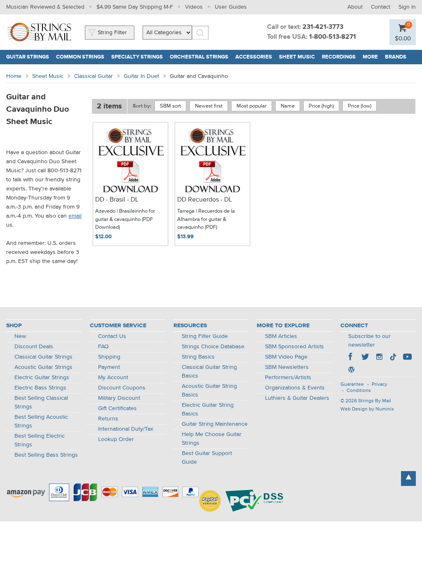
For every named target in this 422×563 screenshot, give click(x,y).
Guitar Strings (27, 57)
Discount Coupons (121, 388)
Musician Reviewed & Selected (45, 7)
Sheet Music (297, 57)
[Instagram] (379, 357)
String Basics (198, 357)
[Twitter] (365, 357)
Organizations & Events (295, 388)
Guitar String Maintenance (215, 424)
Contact (380, 7)
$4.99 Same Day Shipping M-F (134, 7)
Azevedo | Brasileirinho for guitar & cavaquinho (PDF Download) (125, 219)
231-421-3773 (322, 27)
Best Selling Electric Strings (39, 440)
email (75, 216)
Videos (194, 7)
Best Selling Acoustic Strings (41, 421)
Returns (108, 419)
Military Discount (119, 398)
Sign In (407, 7)
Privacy (379, 384)
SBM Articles (281, 336)
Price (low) (359, 106)
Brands (395, 57)
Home (13, 76)
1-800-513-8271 (332, 37)
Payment (109, 367)
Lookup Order (116, 439)
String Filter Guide (205, 336)
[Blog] (351, 370)
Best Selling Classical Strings (41, 402)
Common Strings (80, 57)
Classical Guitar (93, 76)
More (370, 57)
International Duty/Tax (125, 429)
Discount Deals (33, 347)
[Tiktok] (393, 357)
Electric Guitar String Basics (208, 409)
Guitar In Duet (141, 76)
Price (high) (321, 106)
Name (288, 106)
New (20, 336)
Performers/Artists (288, 377)
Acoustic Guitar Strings (43, 367)
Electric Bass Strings (40, 388)
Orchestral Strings (199, 57)
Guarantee (352, 384)
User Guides (231, 7)
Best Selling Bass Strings (46, 455)
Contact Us (112, 336)
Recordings (339, 57)
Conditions (359, 390)
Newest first (209, 106)
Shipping (109, 357)
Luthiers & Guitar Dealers (297, 398)
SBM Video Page (286, 357)
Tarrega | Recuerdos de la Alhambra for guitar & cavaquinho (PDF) (206, 219)
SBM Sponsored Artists (294, 347)
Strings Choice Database (213, 347)
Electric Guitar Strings (41, 377)
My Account (113, 377)
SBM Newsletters (287, 367)
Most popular (252, 106)
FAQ (103, 347)
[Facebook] (351, 357)
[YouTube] (407, 357)
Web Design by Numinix (367, 409)
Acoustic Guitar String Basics (209, 390)
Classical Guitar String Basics (209, 371)
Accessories (253, 57)
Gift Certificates (117, 408)
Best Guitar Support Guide (207, 457)
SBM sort (170, 106)
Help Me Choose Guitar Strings (211, 439)
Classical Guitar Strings (43, 357)
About (355, 7)
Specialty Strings (137, 57)
